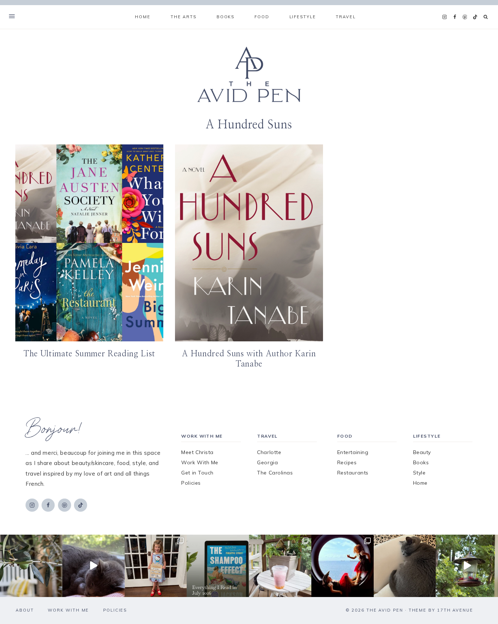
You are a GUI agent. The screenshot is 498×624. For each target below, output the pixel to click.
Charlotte (269, 452)
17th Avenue (455, 610)
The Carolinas (275, 472)
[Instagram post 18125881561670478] (405, 566)
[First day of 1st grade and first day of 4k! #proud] (156, 566)
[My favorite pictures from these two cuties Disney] (342, 566)
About (25, 610)
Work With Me (199, 462)
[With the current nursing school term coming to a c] (218, 566)
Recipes (347, 462)
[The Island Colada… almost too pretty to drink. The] (280, 566)
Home (142, 16)
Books (421, 462)
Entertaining (353, 452)
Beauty (422, 452)
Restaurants (353, 472)
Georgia (267, 462)
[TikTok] (475, 17)
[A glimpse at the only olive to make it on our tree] (31, 566)
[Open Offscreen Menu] (12, 17)
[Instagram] (444, 17)
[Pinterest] (465, 17)
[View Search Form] (486, 17)
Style (419, 472)
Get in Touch (197, 472)
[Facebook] (454, 17)
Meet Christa (197, 452)
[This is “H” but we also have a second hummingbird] (467, 566)
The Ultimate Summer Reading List (89, 354)
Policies (191, 483)
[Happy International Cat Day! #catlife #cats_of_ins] (93, 566)
